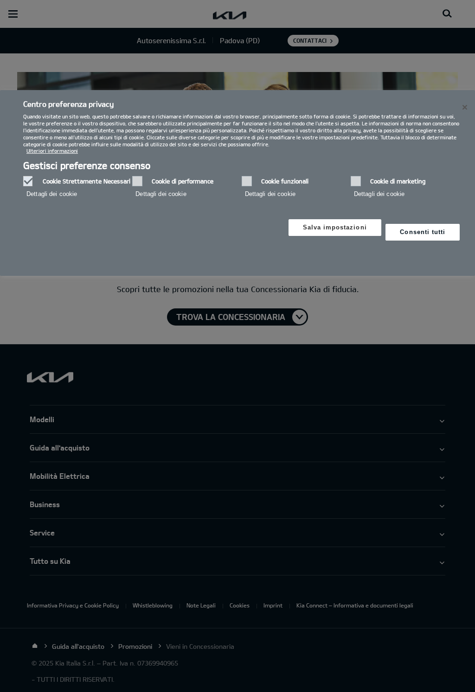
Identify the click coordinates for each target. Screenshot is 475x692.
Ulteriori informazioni (52, 151)
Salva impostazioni (335, 227)
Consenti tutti (422, 231)
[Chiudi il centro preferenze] (465, 107)
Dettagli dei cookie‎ (51, 193)
